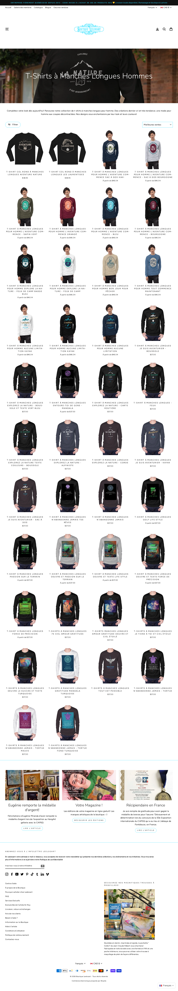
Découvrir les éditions (89, 820)
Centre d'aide (10, 883)
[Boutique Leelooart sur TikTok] (32, 874)
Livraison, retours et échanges (17, 909)
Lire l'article (32, 828)
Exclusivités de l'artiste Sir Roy (17, 905)
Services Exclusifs (12, 901)
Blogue (48, 7)
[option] (89, 2)
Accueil (8, 7)
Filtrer (15, 124)
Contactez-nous (12, 939)
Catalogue (38, 7)
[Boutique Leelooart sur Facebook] (11, 874)
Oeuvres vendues (61, 7)
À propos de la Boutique (15, 888)
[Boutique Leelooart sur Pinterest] (27, 874)
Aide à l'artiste (11, 926)
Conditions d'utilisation (15, 931)
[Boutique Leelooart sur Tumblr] (37, 874)
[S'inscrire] (42, 866)
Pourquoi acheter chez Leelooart (18, 892)
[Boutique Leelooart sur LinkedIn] (42, 874)
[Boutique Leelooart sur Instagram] (6, 874)
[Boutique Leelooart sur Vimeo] (47, 874)
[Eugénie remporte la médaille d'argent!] (32, 785)
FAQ (7, 896)
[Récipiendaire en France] (146, 785)
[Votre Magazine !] (89, 785)
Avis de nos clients (13, 914)
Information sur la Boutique (16, 922)
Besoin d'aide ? (11, 918)
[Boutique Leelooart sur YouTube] (17, 874)
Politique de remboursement (17, 935)
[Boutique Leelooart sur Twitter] (22, 874)
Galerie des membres (22, 7)
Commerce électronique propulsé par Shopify (89, 981)
